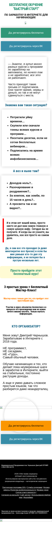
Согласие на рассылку (10, 495)
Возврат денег (43, 490)
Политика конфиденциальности (23, 490)
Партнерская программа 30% (14, 487)
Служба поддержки (34, 487)
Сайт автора (25, 495)
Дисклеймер (28, 497)
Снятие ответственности (25, 492)
